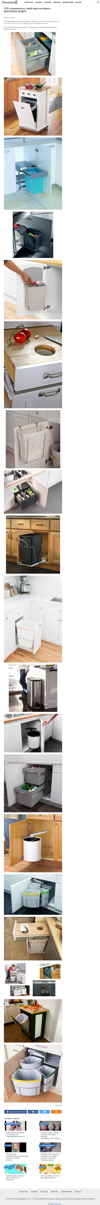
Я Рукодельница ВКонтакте (52, 1195)
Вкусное (78, 2)
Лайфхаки (56, 2)
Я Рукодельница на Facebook (48, 1195)
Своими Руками (68, 2)
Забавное (38, 2)
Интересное (28, 2)
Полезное (47, 2)
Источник (58, 1105)
